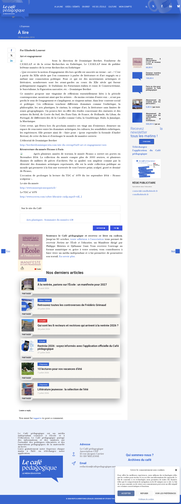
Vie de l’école (99, 7)
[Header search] (146, 6)
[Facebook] (162, 6)
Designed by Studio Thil (104, 499)
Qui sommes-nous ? (140, 455)
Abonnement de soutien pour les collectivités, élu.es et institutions (153, 117)
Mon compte (125, 7)
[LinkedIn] (170, 6)
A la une (59, 7)
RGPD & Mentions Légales (82, 499)
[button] (176, 470)
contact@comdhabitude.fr (145, 191)
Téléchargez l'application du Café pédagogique (146, 150)
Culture (112, 7)
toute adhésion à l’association (87, 239)
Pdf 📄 (116, 228)
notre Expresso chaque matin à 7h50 (41, 450)
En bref (86, 7)
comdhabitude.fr (140, 194)
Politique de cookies (146, 499)
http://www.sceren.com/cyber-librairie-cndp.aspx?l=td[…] (51, 196)
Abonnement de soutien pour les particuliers (153, 101)
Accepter (126, 493)
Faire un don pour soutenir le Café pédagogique (153, 88)
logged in (37, 418)
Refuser (144, 493)
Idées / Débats (72, 7)
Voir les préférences (165, 493)
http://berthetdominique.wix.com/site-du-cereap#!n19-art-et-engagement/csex (63, 145)
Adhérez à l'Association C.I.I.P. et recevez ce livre (153, 61)
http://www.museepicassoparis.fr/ (38, 188)
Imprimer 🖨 (101, 228)
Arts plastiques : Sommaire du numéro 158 (49, 220)
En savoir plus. (67, 256)
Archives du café (139, 460)
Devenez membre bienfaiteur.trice (153, 74)
